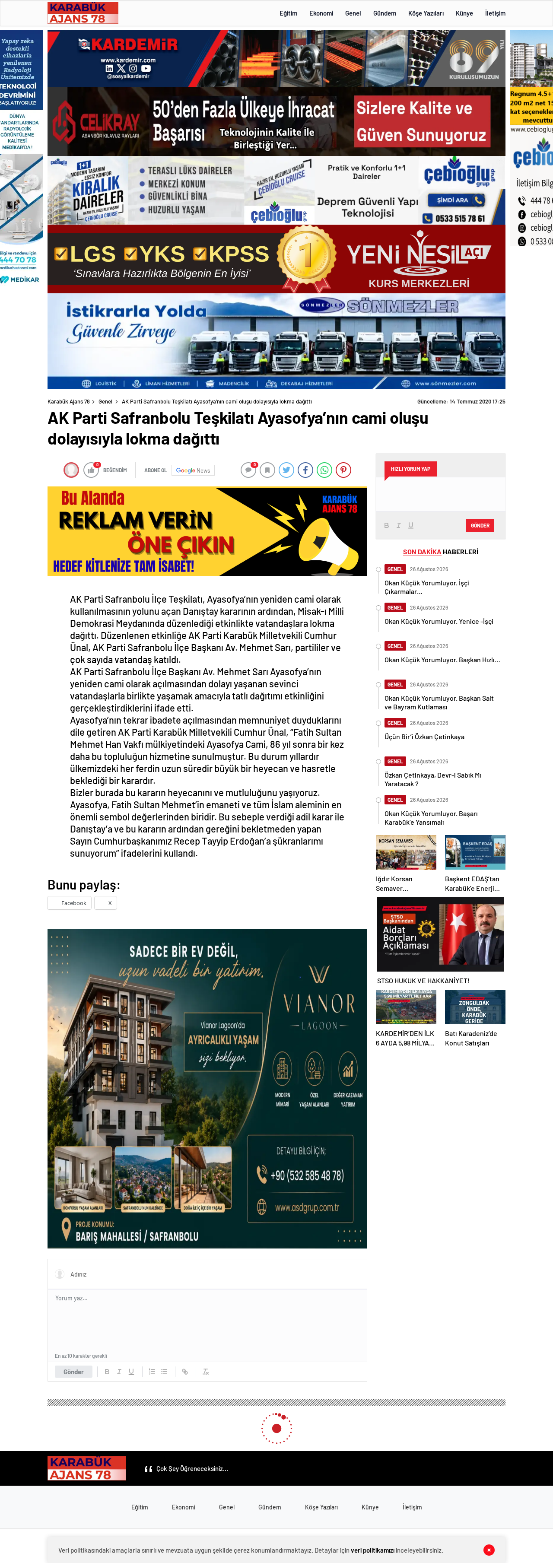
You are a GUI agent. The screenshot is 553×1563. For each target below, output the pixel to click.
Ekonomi (321, 13)
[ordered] (152, 1371)
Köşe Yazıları (426, 13)
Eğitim (288, 13)
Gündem (384, 13)
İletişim (495, 13)
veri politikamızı (372, 1550)
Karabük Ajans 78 (69, 401)
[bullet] (164, 1371)
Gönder (74, 1372)
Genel (353, 13)
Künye (464, 13)
